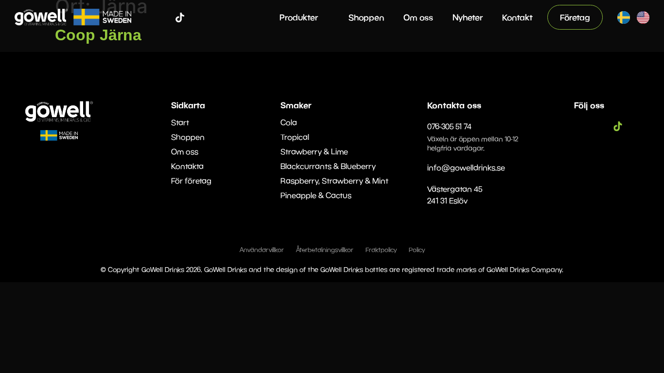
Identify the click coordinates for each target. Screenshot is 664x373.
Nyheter (468, 17)
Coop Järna (98, 35)
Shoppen (366, 17)
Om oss (418, 17)
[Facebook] (151, 17)
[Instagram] (165, 17)
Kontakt (517, 17)
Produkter (299, 17)
